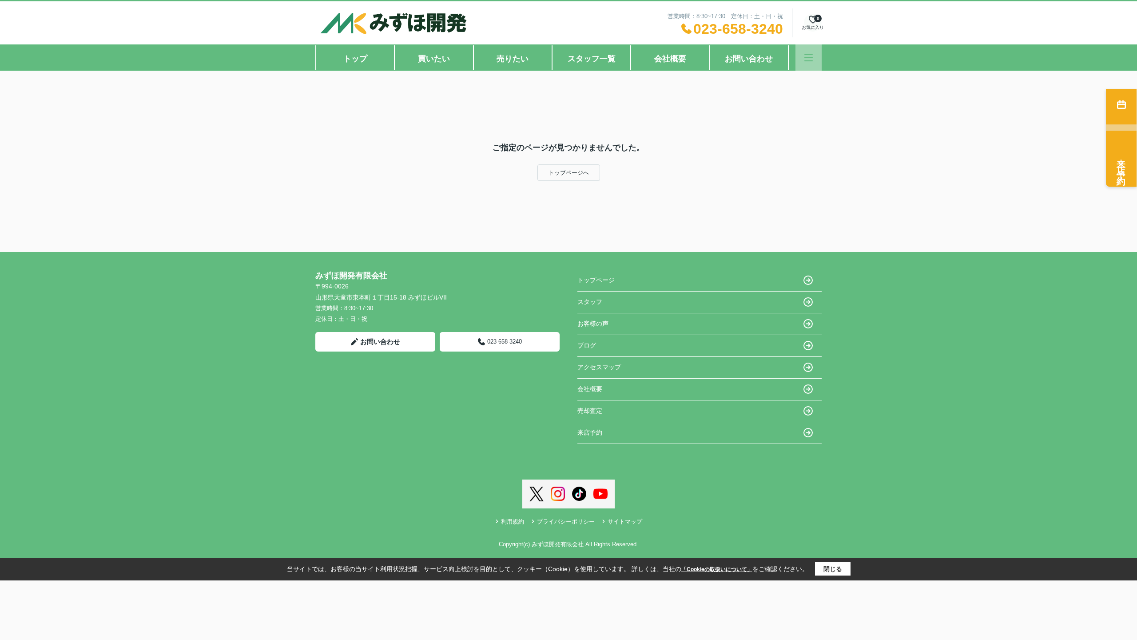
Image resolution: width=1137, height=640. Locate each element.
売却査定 (589, 410)
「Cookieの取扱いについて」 (716, 569)
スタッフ (589, 301)
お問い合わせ (749, 58)
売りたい (513, 58)
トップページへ (569, 172)
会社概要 (670, 58)
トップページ (596, 280)
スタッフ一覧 (592, 58)
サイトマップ (625, 521)
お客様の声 (592, 323)
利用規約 (512, 521)
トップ (355, 58)
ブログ (586, 345)
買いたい (434, 58)
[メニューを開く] (808, 57)
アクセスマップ (599, 367)
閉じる (832, 568)
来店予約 (589, 432)
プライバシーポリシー (566, 521)
